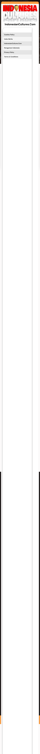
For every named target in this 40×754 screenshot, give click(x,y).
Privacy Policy (9, 52)
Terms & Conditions (11, 57)
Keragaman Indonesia (12, 48)
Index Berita (8, 39)
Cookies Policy (9, 35)
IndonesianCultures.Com (20, 24)
